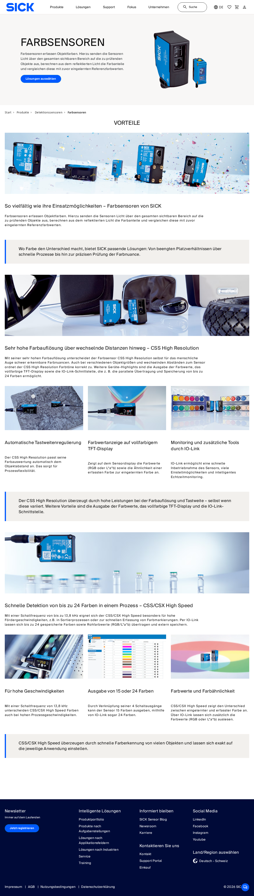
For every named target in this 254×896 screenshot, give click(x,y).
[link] (20, 7)
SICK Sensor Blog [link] (153, 819)
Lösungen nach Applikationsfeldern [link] (94, 841)
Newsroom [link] (148, 826)
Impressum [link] (14, 887)
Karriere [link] (146, 833)
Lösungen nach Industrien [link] (98, 849)
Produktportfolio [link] (91, 819)
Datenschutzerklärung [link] (98, 887)
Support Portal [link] (151, 861)
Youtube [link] (199, 839)
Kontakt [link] (145, 854)
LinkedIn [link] (199, 819)
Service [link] (84, 856)
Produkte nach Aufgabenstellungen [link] (94, 829)
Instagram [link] (200, 833)
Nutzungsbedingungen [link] (58, 887)
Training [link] (85, 863)
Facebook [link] (200, 826)
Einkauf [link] (145, 867)
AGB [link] (32, 887)
